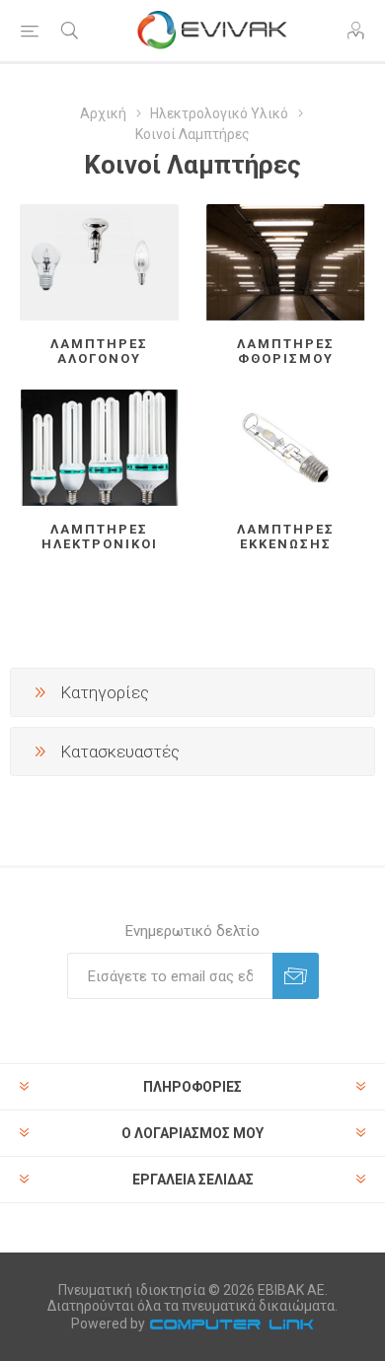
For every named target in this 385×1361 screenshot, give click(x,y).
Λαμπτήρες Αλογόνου (99, 351)
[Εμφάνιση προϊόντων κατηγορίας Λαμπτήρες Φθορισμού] (285, 262)
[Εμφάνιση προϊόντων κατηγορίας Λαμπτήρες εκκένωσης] (285, 448)
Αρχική (103, 113)
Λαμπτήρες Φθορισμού (286, 351)
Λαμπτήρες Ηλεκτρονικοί (99, 536)
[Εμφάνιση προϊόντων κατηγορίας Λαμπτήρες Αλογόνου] (99, 262)
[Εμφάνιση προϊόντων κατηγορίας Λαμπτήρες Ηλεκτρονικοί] (99, 448)
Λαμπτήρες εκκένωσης (286, 536)
